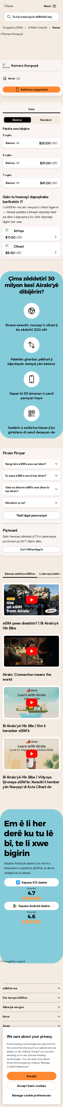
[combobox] (31, 16)
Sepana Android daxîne (34, 906)
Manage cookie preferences (31, 1095)
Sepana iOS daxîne (34, 882)
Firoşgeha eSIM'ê (13, 27)
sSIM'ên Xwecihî (37, 27)
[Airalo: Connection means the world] (31, 651)
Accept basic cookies (31, 1086)
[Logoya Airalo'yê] (11, 6)
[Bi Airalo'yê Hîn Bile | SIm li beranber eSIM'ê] (31, 702)
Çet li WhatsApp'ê (31, 549)
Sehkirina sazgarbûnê (34, 89)
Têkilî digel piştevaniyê (31, 515)
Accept (31, 1076)
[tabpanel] (31, 150)
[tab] (31, 109)
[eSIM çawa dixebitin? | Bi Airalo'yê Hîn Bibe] (31, 599)
